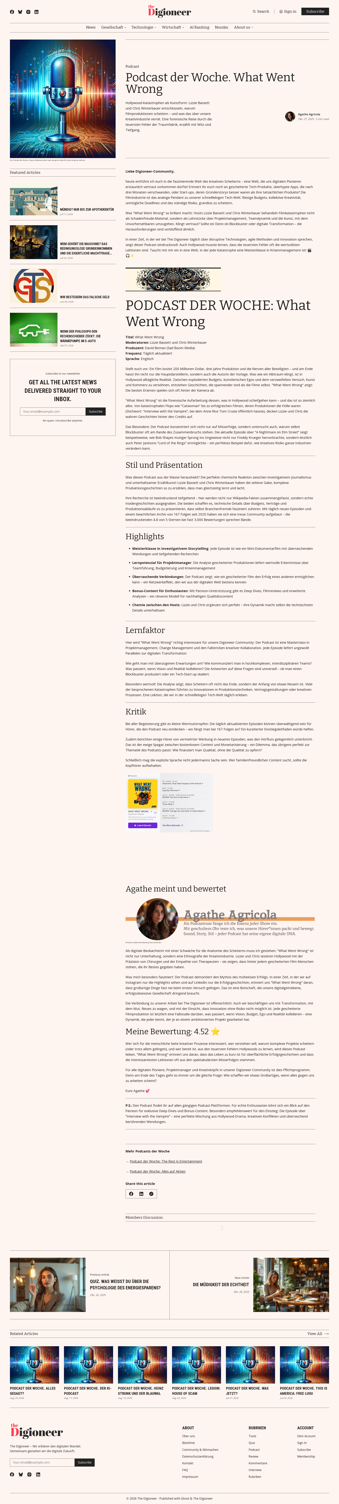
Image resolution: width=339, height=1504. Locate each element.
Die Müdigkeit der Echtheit (221, 1284)
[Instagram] (28, 12)
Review (253, 1456)
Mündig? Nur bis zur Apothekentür (87, 209)
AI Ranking (199, 27)
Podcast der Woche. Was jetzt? (247, 1391)
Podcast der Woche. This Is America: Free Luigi (303, 1391)
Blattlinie (188, 1442)
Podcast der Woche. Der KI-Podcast (87, 1391)
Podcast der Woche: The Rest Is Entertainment (166, 1161)
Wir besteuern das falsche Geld (85, 297)
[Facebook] (12, 12)
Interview (255, 1470)
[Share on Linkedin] (141, 1194)
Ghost (185, 1498)
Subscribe (315, 11)
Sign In (302, 1442)
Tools (252, 1436)
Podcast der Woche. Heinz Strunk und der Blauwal (141, 1391)
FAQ (185, 1470)
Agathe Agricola (309, 114)
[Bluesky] (20, 12)
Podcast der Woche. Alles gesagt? (32, 1391)
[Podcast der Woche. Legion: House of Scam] (196, 1365)
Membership (306, 1456)
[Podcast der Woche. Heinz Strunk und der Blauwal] (142, 1365)
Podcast (132, 66)
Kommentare (258, 1463)
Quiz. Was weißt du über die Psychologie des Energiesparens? (125, 1284)
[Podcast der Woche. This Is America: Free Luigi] (304, 1365)
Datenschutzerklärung (197, 1456)
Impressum (190, 1476)
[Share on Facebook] (131, 1194)
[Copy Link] (151, 1194)
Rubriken (255, 1476)
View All (314, 1334)
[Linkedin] (36, 12)
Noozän (221, 27)
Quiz (252, 1442)
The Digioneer (147, 1498)
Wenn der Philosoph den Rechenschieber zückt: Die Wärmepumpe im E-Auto (80, 336)
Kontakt (187, 1463)
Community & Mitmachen (200, 1449)
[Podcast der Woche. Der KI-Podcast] (88, 1365)
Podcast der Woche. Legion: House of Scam (196, 1391)
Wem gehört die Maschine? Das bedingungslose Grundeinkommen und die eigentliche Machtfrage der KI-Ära (86, 249)
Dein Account (306, 1436)
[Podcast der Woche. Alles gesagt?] (34, 1365)
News (91, 27)
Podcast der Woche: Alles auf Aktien (158, 1171)
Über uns (188, 1436)
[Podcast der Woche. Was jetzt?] (250, 1365)
